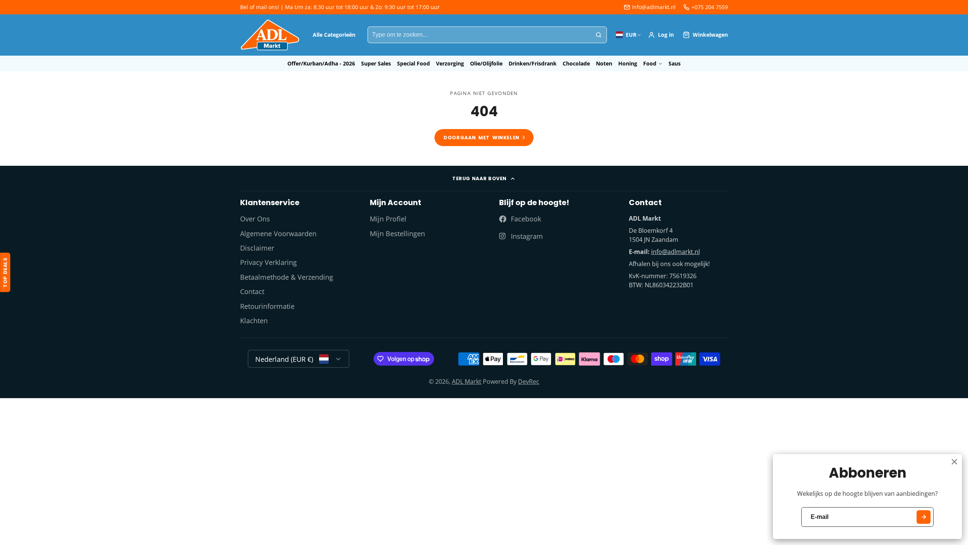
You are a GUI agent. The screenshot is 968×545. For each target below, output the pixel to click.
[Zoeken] (599, 35)
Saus (675, 63)
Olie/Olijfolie (486, 63)
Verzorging (450, 63)
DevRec (528, 381)
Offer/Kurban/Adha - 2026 (321, 63)
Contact (252, 291)
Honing (627, 63)
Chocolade (576, 63)
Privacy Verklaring (268, 262)
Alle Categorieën (334, 34)
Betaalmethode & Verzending (286, 277)
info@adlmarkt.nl (654, 7)
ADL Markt (466, 381)
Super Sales (376, 63)
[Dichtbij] (954, 461)
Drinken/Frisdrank (533, 63)
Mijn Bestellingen (397, 233)
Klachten (254, 320)
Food (649, 63)
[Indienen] (924, 517)
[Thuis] (270, 35)
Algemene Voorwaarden (278, 233)
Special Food (413, 63)
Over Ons (255, 218)
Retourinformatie (267, 306)
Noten (604, 63)
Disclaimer (257, 247)
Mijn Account (661, 34)
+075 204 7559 (710, 7)
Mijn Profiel (388, 218)
